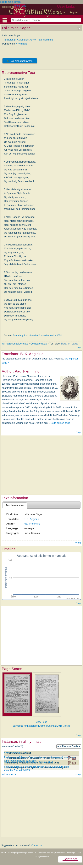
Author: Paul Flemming (41, 39)
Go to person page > (61, 423)
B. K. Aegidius (32, 519)
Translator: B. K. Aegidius (15, 39)
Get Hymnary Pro (41, 857)
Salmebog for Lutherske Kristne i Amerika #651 (37, 335)
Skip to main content (10, 2)
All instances (9, 774)
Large (75, 343)
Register (73, 12)
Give (79, 853)
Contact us (36, 845)
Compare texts (38, 343)
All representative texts (15, 343)
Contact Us (31, 853)
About (3, 853)
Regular (65, 343)
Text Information (15, 505)
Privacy (21, 853)
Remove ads (9, 7)
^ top (78, 347)
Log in (61, 12)
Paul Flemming (32, 523)
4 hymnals (21, 43)
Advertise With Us (45, 853)
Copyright (12, 853)
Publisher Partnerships (65, 853)
